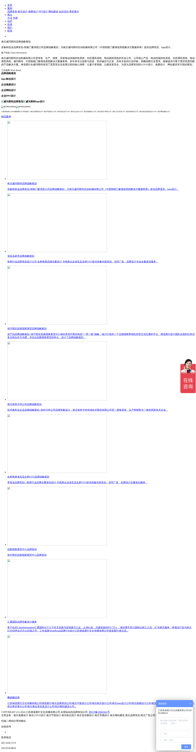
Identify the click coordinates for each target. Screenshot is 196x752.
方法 (9, 18)
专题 (15, 18)
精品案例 (6, 116)
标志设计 (23, 11)
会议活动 (64, 11)
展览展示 (74, 11)
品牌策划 (12, 11)
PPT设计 (43, 11)
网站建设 (53, 11)
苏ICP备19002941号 (99, 712)
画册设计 (33, 11)
